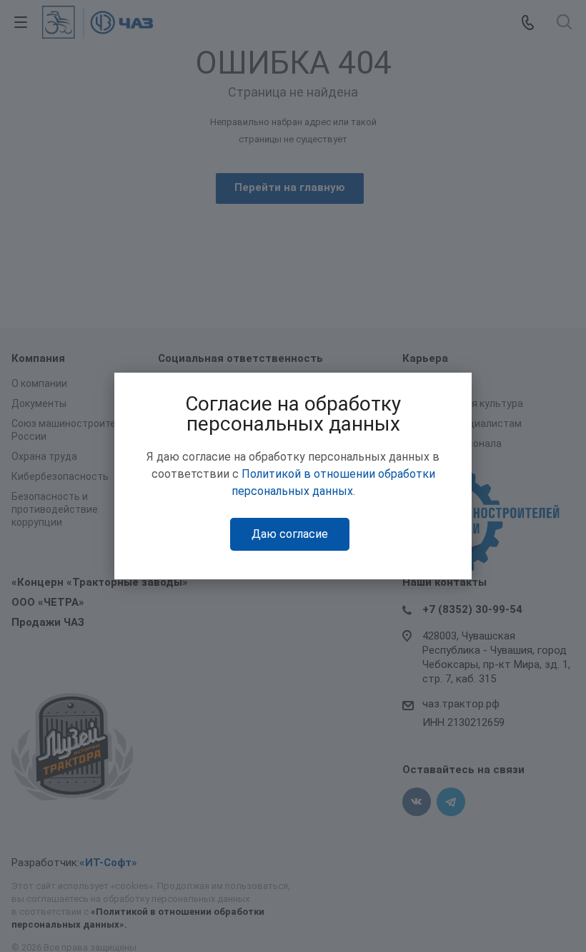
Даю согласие (290, 534)
